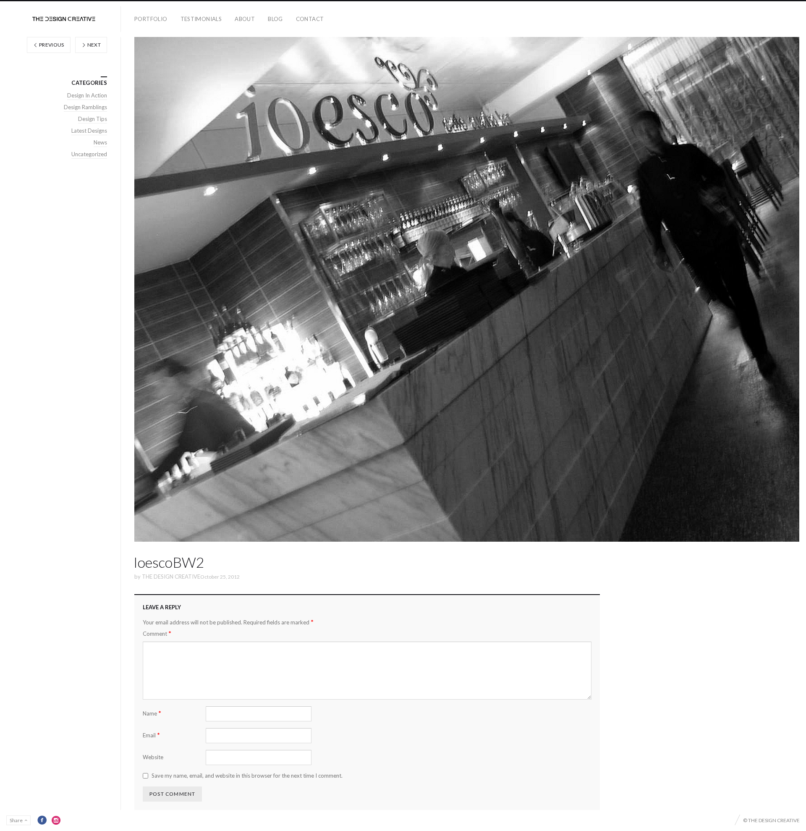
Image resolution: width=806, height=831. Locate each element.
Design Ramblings (85, 107)
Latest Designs (89, 130)
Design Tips (92, 118)
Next (93, 45)
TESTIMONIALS (201, 19)
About (245, 19)
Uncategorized (89, 154)
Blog (275, 19)
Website (153, 757)
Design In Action (87, 95)
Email (151, 735)
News (100, 142)
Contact (310, 19)
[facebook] (42, 820)
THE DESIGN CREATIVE (171, 576)
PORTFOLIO (150, 19)
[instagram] (56, 820)
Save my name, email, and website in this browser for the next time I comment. (247, 775)
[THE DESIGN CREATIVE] (63, 19)
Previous (51, 45)
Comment (157, 633)
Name (152, 713)
